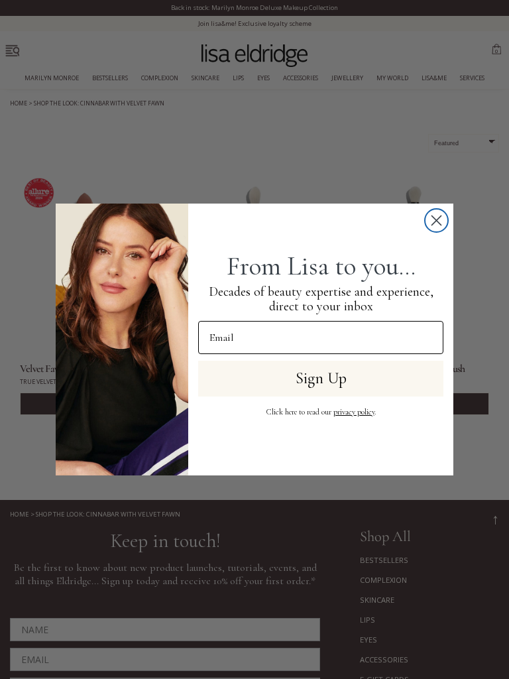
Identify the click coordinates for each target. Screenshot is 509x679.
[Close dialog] (436, 220)
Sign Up (321, 378)
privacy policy (353, 411)
